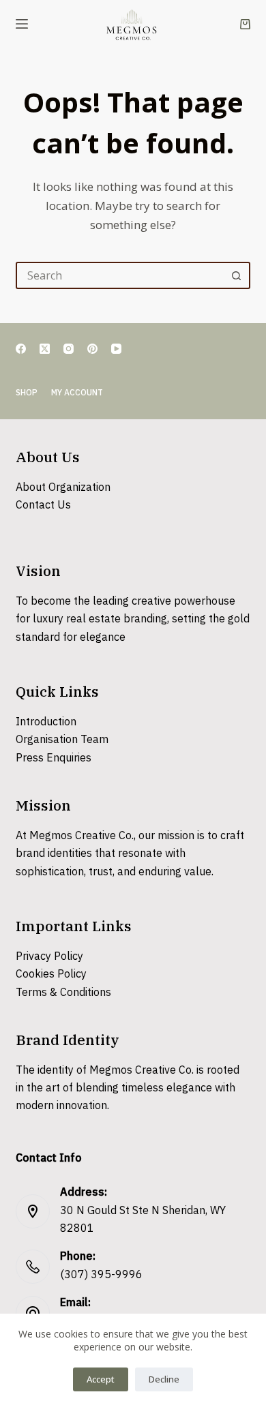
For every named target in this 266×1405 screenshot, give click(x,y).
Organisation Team (62, 740)
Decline (164, 1379)
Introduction (46, 722)
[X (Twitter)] (45, 349)
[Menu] (22, 24)
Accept (101, 1379)
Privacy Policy (49, 957)
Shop (27, 393)
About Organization (63, 488)
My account (77, 393)
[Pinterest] (92, 349)
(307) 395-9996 (101, 1275)
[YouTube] (116, 349)
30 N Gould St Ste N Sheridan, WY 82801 (143, 1220)
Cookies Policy (51, 974)
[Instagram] (68, 349)
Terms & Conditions (63, 993)
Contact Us (43, 505)
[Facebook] (21, 349)
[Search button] (236, 275)
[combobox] (120, 275)
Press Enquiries (53, 758)
